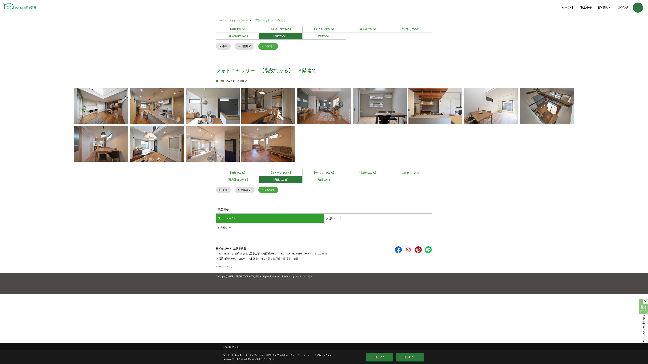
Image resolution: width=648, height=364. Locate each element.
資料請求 (604, 7)
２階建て (246, 46)
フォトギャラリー (228, 218)
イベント (568, 7)
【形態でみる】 (324, 36)
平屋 (224, 46)
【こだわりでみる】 (410, 29)
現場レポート (334, 218)
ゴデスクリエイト (304, 276)
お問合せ (622, 7)
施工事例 (586, 7)
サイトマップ (226, 266)
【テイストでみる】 (324, 29)
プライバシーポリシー (301, 354)
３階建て (270, 46)
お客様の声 (224, 227)
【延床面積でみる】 (237, 36)
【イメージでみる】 (280, 29)
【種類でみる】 (238, 29)
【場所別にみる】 (367, 29)
